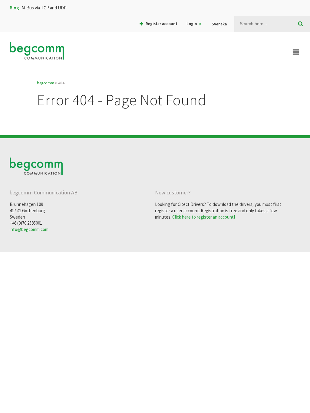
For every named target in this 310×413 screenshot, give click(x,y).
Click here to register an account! (203, 217)
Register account (161, 23)
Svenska (219, 24)
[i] (300, 24)
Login (191, 23)
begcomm (45, 83)
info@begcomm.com (29, 229)
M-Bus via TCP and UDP (44, 8)
